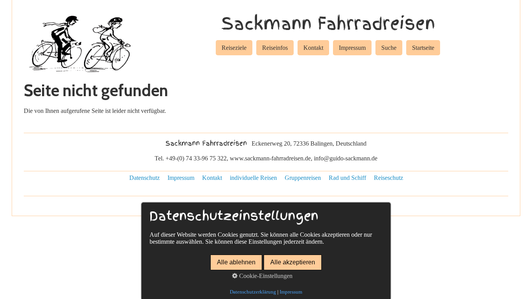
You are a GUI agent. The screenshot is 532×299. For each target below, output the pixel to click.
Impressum (352, 47)
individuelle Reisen (253, 177)
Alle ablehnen (236, 262)
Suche (388, 47)
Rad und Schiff (347, 177)
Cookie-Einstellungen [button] (265, 276)
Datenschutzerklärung (253, 292)
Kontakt (313, 47)
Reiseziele (234, 47)
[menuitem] (234, 49)
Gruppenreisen (303, 177)
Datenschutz (144, 177)
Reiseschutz (388, 177)
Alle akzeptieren (292, 262)
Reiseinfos (275, 47)
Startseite (423, 47)
